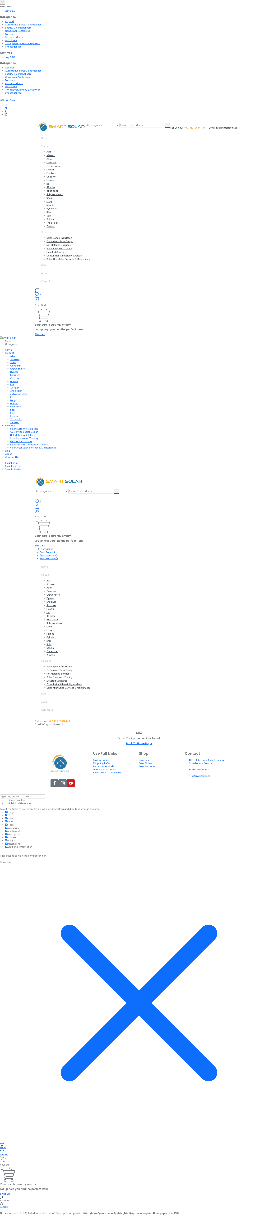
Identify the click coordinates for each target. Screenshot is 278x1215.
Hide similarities (16, 800)
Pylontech (51, 208)
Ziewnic (50, 226)
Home (44, 138)
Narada (50, 205)
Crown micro (53, 166)
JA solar (50, 187)
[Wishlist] (37, 289)
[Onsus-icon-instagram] (63, 783)
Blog (43, 265)
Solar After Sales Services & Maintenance (68, 259)
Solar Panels (12, 463)
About (44, 273)
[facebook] (6, 105)
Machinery (11, 40)
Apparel (9, 21)
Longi (49, 201)
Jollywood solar (54, 194)
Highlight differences (19, 803)
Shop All (40, 334)
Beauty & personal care (18, 27)
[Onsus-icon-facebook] (55, 783)
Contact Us (47, 281)
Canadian (51, 162)
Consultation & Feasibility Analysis (64, 255)
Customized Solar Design (59, 241)
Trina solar (52, 222)
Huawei (50, 180)
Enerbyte (51, 173)
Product (45, 146)
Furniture (10, 34)
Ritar (48, 212)
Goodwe (51, 176)
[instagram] (6, 114)
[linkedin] (6, 111)
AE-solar (50, 155)
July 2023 (10, 11)
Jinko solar (52, 190)
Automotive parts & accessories (23, 24)
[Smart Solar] (8, 100)
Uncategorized (13, 46)
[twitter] (6, 108)
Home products (14, 37)
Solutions (46, 232)
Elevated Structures (56, 252)
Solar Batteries (13, 469)
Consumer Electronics (17, 31)
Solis (48, 215)
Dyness (50, 169)
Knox (49, 198)
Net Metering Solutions (58, 245)
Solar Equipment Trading (59, 248)
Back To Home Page (139, 743)
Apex (49, 159)
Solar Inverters (13, 466)
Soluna (50, 219)
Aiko (48, 151)
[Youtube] (71, 783)
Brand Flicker (169, 790)
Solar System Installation (59, 237)
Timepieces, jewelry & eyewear (22, 43)
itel (48, 183)
